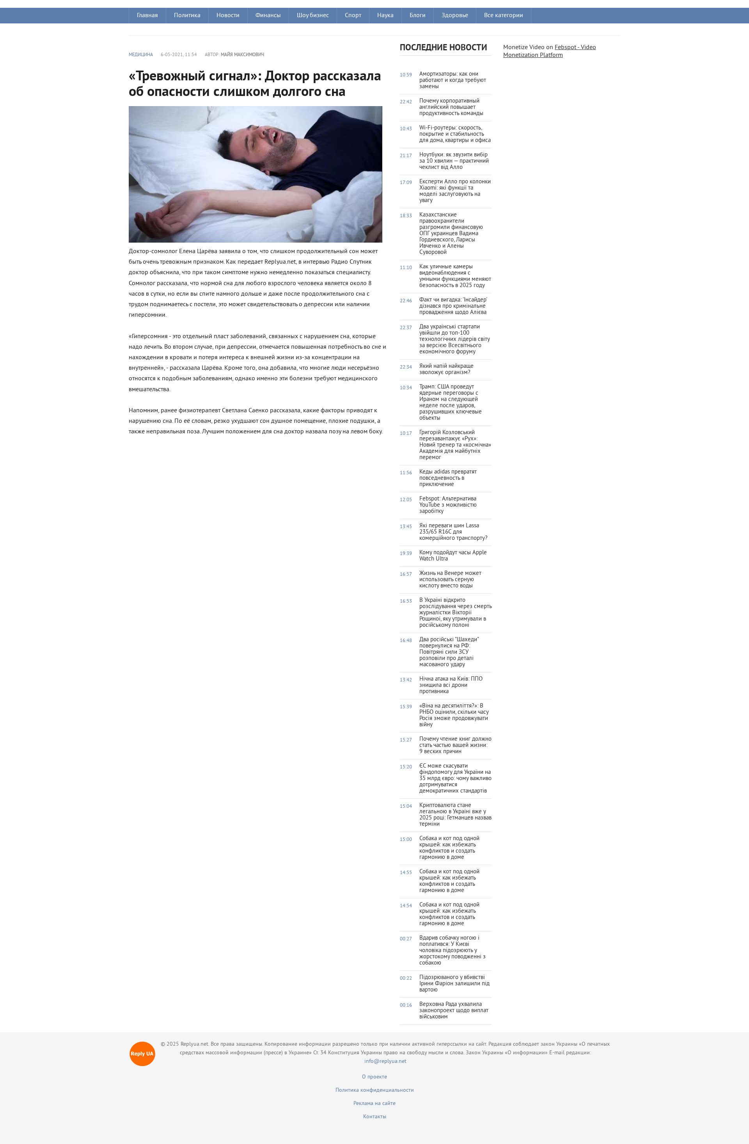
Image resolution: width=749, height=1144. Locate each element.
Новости (228, 16)
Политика (187, 16)
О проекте (374, 1077)
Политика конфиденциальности (374, 1090)
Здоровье (455, 16)
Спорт (353, 16)
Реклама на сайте (374, 1103)
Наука (385, 16)
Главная (147, 16)
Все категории (503, 16)
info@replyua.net (385, 1061)
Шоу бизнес (313, 16)
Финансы (268, 16)
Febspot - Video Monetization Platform (549, 51)
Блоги (418, 16)
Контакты (374, 1117)
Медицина (141, 55)
